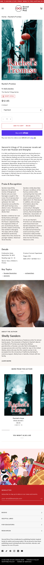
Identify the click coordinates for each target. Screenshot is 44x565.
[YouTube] (22, 551)
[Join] (39, 498)
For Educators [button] (8, 524)
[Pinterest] (10, 551)
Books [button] (4, 512)
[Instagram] (14, 551)
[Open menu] (5, 8)
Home (4, 17)
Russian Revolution (10, 273)
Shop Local (9, 96)
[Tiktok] (6, 551)
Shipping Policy (8, 561)
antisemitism (29, 273)
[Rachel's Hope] (18, 395)
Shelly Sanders (9, 88)
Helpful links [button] (7, 518)
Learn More (6, 361)
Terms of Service (24, 561)
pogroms (7, 276)
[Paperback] (18, 395)
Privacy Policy (33, 560)
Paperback (7, 110)
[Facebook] (2, 551)
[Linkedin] (18, 551)
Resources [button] (6, 530)
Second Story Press (11, 560)
